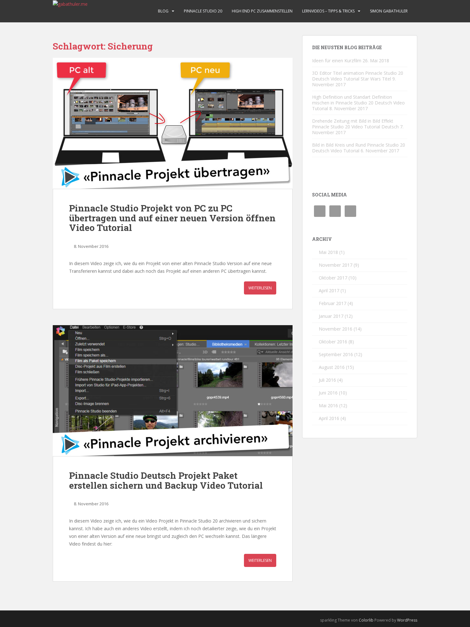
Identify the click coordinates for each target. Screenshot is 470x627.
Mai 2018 (328, 252)
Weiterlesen (260, 288)
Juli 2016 (327, 380)
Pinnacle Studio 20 (203, 11)
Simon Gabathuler (389, 11)
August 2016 (332, 367)
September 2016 (336, 354)
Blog (163, 11)
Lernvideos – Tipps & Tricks (328, 11)
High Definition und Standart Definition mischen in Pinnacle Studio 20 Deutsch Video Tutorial (358, 102)
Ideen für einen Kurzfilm (336, 60)
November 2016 (335, 329)
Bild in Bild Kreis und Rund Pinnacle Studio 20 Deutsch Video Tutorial (358, 148)
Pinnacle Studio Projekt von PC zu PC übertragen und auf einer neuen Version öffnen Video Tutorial (172, 218)
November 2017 (335, 265)
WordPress (407, 620)
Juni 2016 (328, 393)
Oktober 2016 (333, 342)
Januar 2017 (331, 316)
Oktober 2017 (333, 278)
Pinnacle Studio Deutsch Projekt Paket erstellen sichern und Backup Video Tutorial (166, 480)
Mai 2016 (328, 405)
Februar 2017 (332, 303)
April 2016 (329, 418)
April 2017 (329, 290)
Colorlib (366, 620)
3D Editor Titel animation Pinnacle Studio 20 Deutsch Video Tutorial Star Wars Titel (357, 76)
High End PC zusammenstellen (262, 11)
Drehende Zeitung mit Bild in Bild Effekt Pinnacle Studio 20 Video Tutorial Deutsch (355, 124)
